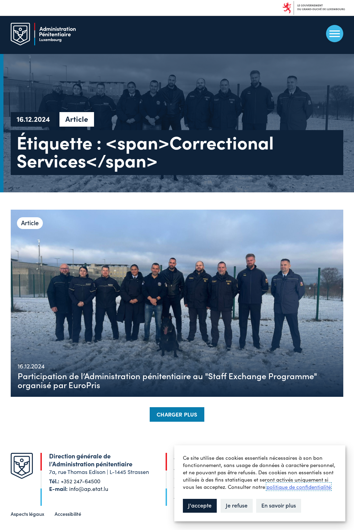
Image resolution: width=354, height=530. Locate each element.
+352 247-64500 (80, 481)
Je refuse (237, 505)
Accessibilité (68, 513)
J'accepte (200, 505)
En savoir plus (278, 505)
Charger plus (177, 414)
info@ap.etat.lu (88, 488)
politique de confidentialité (299, 486)
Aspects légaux (27, 513)
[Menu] (334, 33)
